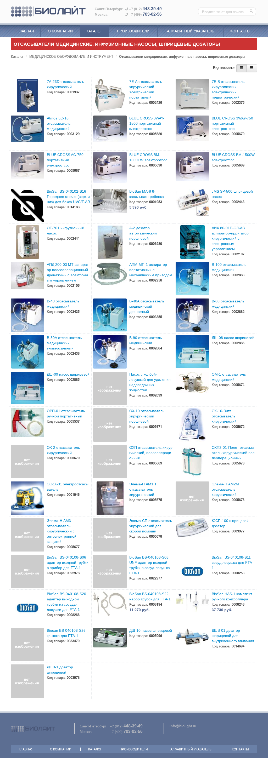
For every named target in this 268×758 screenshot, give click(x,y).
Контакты (240, 30)
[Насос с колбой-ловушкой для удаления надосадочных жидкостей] (110, 388)
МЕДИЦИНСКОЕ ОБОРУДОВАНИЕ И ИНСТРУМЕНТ (71, 56)
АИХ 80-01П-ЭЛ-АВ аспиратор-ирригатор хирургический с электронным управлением (230, 238)
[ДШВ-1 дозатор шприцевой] (27, 681)
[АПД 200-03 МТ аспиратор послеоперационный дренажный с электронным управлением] (27, 278)
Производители (133, 30)
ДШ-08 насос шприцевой (233, 338)
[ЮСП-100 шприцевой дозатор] (192, 535)
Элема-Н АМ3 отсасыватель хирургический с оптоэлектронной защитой (61, 531)
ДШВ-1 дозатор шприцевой (60, 669)
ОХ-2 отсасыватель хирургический (63, 450)
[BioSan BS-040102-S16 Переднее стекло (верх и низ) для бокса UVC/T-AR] (27, 205)
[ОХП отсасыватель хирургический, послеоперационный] (110, 461)
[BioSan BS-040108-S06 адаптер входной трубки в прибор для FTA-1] (27, 571)
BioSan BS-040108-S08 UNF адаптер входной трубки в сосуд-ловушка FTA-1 (149, 565)
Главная (26, 30)
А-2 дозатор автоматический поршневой (143, 233)
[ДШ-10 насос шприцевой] (110, 644)
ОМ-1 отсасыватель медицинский (229, 377)
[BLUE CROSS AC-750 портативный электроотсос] (27, 169)
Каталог (94, 30)
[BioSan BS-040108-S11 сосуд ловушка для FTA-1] (192, 571)
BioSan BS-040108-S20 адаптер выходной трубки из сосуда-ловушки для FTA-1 (66, 602)
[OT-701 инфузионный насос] (27, 242)
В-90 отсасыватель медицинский (145, 340)
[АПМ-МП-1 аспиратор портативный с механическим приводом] (110, 278)
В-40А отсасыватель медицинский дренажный (146, 306)
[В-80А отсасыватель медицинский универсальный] (27, 352)
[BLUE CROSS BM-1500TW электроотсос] (110, 169)
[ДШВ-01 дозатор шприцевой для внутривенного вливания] (192, 644)
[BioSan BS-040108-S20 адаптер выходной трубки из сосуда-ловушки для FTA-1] (27, 608)
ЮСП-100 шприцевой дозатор (230, 523)
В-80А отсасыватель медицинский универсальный (64, 343)
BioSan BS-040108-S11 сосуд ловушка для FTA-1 (232, 562)
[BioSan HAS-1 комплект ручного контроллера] (192, 608)
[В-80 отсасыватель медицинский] (192, 315)
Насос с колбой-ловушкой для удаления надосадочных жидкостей (150, 382)
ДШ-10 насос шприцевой (150, 630)
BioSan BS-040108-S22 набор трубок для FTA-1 (150, 596)
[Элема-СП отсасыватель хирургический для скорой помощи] (110, 535)
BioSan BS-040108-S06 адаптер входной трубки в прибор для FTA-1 (67, 562)
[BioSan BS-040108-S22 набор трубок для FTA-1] (110, 608)
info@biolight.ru (183, 725)
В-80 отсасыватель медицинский (228, 303)
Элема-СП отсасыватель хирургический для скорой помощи (150, 526)
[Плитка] (241, 68)
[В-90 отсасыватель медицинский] (110, 352)
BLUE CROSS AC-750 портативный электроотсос (65, 160)
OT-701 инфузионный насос (65, 230)
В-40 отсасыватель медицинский (63, 303)
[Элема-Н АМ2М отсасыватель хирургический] (192, 498)
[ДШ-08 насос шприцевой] (192, 352)
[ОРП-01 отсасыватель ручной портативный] (27, 425)
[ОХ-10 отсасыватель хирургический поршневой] (110, 425)
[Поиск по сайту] (252, 11)
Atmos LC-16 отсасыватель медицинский (58, 123)
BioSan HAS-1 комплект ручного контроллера (232, 596)
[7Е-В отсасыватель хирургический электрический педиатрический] (192, 95)
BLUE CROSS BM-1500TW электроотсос (148, 157)
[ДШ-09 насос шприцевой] (27, 388)
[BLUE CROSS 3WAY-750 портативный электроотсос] (192, 132)
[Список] (252, 68)
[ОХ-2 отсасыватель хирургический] (27, 461)
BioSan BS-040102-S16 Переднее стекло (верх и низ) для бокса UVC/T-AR (68, 196)
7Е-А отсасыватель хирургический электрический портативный (145, 89)
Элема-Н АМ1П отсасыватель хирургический (142, 489)
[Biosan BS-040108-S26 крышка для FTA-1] (27, 644)
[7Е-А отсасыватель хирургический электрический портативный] (110, 95)
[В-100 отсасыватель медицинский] (192, 278)
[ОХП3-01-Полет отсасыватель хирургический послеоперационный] (192, 461)
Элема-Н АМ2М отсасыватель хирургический (225, 489)
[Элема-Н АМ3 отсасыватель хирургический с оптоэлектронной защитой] (27, 535)
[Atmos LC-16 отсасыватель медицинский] (27, 132)
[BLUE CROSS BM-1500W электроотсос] (192, 169)
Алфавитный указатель (190, 30)
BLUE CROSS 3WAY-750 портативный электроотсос (232, 123)
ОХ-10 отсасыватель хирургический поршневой (146, 416)
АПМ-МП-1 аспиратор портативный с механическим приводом (150, 269)
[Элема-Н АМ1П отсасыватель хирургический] (110, 498)
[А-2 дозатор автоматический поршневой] (110, 242)
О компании (60, 30)
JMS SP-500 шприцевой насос (232, 194)
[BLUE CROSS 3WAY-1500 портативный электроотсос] (110, 132)
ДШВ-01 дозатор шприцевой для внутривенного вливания (233, 635)
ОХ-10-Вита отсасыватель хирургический (224, 416)
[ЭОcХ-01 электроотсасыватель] (27, 498)
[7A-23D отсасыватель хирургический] (27, 95)
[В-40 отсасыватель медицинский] (27, 315)
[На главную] (48, 11)
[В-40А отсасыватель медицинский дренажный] (110, 315)
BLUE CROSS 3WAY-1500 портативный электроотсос (146, 123)
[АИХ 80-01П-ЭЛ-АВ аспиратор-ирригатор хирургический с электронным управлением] (192, 242)
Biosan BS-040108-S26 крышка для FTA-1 (66, 633)
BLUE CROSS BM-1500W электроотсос (233, 157)
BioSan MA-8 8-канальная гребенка (146, 194)
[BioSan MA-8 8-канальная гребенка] (110, 205)
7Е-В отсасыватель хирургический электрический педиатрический (228, 89)
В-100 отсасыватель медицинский (229, 267)
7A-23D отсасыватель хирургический (65, 84)
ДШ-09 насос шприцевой (68, 374)
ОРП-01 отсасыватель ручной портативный (66, 413)
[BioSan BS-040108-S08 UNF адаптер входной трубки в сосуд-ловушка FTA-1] (110, 571)
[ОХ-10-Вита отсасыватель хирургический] (192, 425)
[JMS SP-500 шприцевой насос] (192, 205)
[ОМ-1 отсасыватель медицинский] (192, 388)
